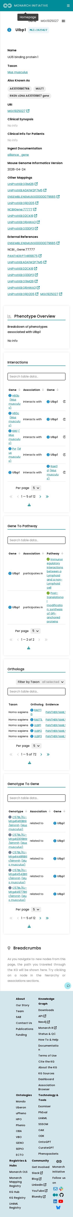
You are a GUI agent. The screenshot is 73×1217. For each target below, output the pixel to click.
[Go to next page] (39, 497)
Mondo (21, 1101)
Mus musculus (17, 72)
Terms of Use (47, 1055)
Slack (36, 1173)
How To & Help (48, 1040)
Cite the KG (46, 1061)
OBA (19, 1131)
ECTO (20, 1155)
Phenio (20, 1125)
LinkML (42, 1118)
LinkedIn (38, 1185)
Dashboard (46, 1079)
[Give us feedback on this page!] (67, 985)
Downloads (46, 1010)
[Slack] (61, 1188)
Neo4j (42, 1022)
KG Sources (46, 1073)
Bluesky (37, 1196)
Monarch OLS (18, 1172)
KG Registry (17, 1198)
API (40, 1016)
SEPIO (20, 1149)
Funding (21, 1035)
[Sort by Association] (42, 389)
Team (20, 1011)
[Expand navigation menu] (68, 5)
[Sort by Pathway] (61, 553)
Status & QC (47, 1034)
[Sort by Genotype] (25, 811)
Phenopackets (48, 1154)
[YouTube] (60, 1201)
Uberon (21, 1107)
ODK (41, 1136)
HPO (19, 1119)
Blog (35, 1179)
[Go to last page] (46, 497)
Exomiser (44, 1106)
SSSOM (43, 1124)
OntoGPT (44, 1142)
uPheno (21, 1113)
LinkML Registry (15, 1206)
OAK (41, 1130)
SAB (18, 1017)
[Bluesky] (58, 1207)
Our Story (22, 1005)
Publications (24, 1029)
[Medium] (55, 1195)
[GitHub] (62, 1195)
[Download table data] (28, 505)
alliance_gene (18, 155)
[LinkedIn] (55, 1201)
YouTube (38, 1191)
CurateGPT (46, 1148)
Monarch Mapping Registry (15, 1182)
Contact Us (24, 1023)
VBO (19, 1137)
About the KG (47, 1067)
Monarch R (46, 1028)
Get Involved (40, 1167)
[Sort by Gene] (18, 389)
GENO (20, 1143)
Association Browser (46, 1087)
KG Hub (14, 1192)
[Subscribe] (55, 1188)
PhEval (42, 1112)
